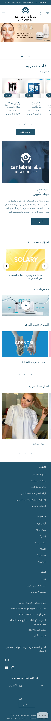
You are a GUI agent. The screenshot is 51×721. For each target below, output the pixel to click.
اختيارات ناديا (38, 443)
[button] (3, 14)
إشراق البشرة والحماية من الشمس (31, 499)
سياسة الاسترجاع (38, 592)
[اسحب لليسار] (19, 124)
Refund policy (21, 719)
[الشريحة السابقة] (17, 57)
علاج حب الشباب (39, 474)
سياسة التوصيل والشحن (36, 585)
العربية (24, 704)
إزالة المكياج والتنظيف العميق (33, 493)
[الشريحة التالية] (33, 57)
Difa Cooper (24, 715)
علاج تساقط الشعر (38, 487)
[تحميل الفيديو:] (25, 305)
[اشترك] (42, 685)
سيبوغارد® (41, 555)
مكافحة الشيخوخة (38, 480)
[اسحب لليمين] (31, 124)
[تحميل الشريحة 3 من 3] (29, 56)
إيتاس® (43, 536)
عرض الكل (25, 131)
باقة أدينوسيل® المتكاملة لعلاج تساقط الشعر (35, 105)
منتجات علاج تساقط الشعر (32, 361)
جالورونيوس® (40, 542)
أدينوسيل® (41, 523)
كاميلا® (43, 549)
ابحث (43, 579)
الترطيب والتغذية (39, 506)
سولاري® (42, 561)
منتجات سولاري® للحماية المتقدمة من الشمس (25, 277)
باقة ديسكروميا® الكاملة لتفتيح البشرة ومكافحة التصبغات (12, 105)
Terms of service (37, 719)
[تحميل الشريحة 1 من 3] (22, 56)
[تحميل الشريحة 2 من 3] (25, 56)
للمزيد (40, 221)
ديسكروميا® (41, 530)
